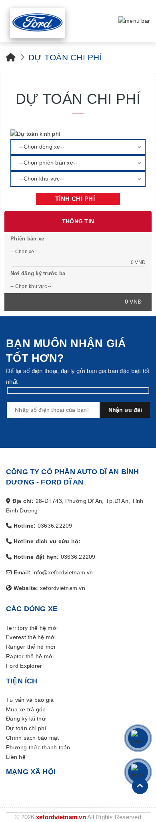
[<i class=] (11, 35)
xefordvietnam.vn (61, 795)
